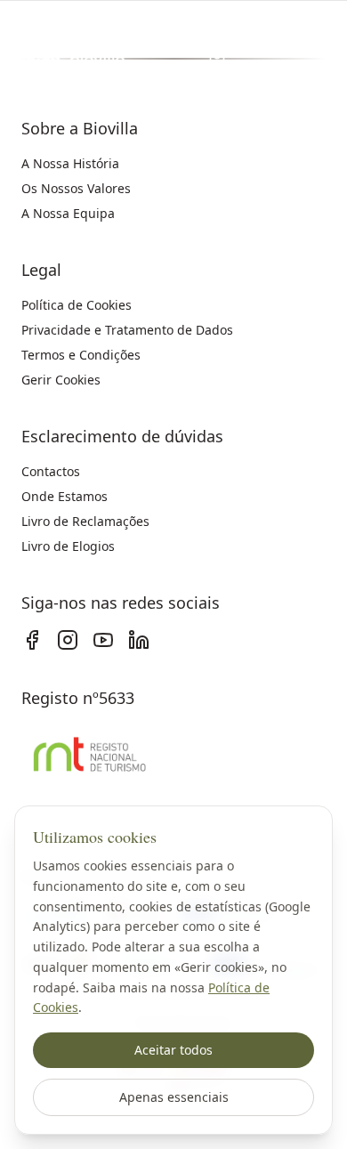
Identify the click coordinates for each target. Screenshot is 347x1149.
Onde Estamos (64, 496)
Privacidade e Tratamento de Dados (127, 329)
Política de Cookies (76, 304)
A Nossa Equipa (68, 213)
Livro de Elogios (68, 546)
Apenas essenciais (174, 1096)
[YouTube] (103, 640)
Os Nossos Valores (76, 188)
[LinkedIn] (138, 640)
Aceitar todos (173, 1049)
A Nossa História (70, 163)
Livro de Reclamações (85, 521)
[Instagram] (67, 640)
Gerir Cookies (61, 379)
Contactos (50, 471)
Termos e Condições (81, 354)
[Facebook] (32, 640)
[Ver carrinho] (217, 57)
